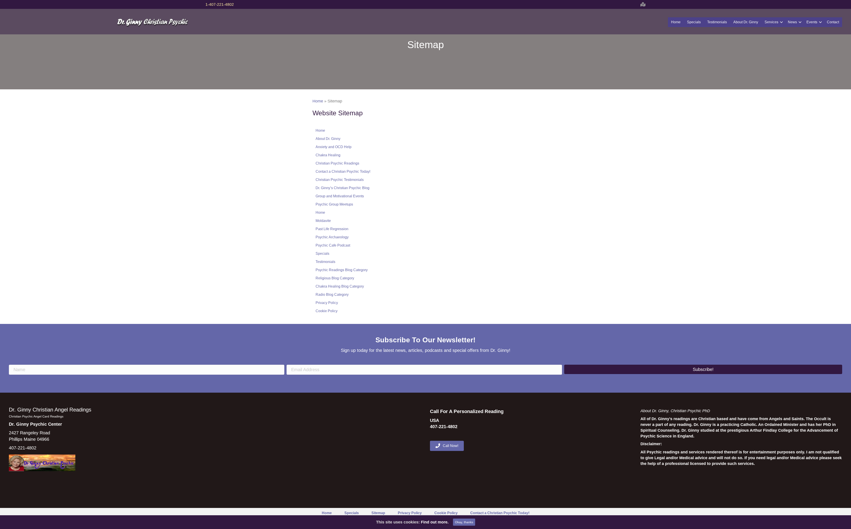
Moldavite (323, 221)
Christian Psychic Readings (337, 163)
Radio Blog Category (332, 294)
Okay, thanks (464, 522)
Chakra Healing (328, 155)
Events (811, 22)
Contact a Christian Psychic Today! (343, 171)
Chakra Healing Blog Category (340, 286)
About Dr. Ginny (745, 22)
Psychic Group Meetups (334, 204)
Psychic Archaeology (332, 237)
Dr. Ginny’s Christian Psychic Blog (342, 188)
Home (676, 22)
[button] (703, 369)
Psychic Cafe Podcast (333, 245)
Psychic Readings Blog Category (342, 270)
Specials (694, 22)
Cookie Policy (327, 311)
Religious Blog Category (335, 278)
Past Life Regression (332, 229)
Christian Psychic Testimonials (340, 180)
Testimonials (717, 22)
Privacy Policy (327, 303)
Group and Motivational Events (340, 196)
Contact (833, 22)
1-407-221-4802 (219, 4)
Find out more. (435, 522)
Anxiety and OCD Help (333, 147)
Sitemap (378, 513)
